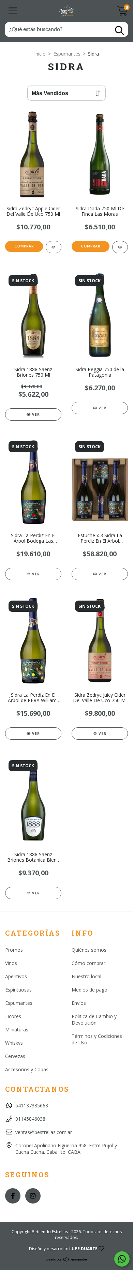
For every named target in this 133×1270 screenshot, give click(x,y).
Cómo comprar (88, 963)
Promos (14, 950)
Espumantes (66, 53)
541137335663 (31, 1105)
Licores (13, 1016)
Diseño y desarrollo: (63, 1249)
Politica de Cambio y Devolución (94, 1019)
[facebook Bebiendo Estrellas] (12, 1196)
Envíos (79, 1003)
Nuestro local (86, 976)
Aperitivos (16, 976)
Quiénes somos (89, 950)
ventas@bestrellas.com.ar (43, 1132)
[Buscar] (119, 30)
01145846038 (30, 1119)
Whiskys (14, 1043)
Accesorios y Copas (26, 1069)
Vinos (11, 963)
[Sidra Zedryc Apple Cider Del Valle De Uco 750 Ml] (53, 247)
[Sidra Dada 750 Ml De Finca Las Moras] (120, 247)
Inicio (40, 53)
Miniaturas (16, 1029)
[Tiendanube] (66, 1260)
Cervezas (15, 1056)
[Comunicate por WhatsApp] (122, 1259)
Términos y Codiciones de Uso (97, 1039)
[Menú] (12, 11)
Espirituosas (18, 989)
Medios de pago (89, 989)
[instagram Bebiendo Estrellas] (33, 1196)
